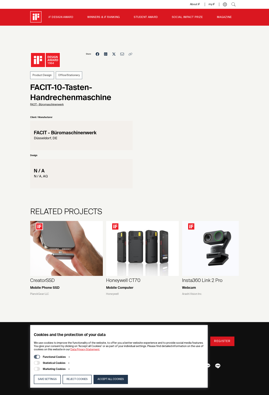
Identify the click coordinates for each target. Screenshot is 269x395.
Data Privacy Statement (85, 349)
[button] (225, 4)
